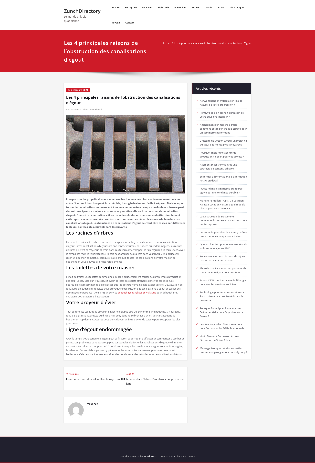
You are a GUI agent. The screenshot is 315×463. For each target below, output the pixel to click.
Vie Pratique (237, 7)
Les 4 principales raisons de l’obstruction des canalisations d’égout (213, 43)
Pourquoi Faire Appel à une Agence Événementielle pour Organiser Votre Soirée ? (221, 312)
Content (172, 456)
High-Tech (163, 7)
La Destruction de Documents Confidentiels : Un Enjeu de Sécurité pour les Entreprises (223, 220)
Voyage (116, 22)
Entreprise (131, 7)
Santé (221, 7)
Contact (129, 22)
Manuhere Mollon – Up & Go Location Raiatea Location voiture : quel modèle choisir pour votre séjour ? (222, 204)
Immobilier (180, 7)
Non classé (96, 109)
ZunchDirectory (82, 11)
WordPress (150, 456)
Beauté (115, 7)
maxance (76, 109)
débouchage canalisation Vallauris (137, 292)
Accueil (167, 43)
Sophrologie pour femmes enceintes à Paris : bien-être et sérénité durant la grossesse (222, 296)
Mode (209, 7)
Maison (196, 7)
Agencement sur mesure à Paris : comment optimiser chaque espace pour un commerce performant (223, 128)
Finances (147, 7)
